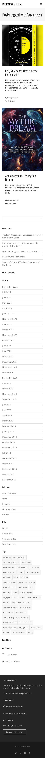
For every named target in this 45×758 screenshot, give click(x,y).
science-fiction (25, 597)
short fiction (16, 602)
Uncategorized (9, 509)
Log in (5, 528)
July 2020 (6, 383)
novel (15, 592)
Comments (9, 539)
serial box (36, 597)
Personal (6, 504)
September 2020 (9, 378)
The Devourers (20, 612)
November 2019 (9, 394)
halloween (7, 577)
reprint (29, 592)
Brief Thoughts (9, 493)
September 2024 (9, 286)
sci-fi (15, 597)
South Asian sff (25, 607)
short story (27, 602)
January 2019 (8, 431)
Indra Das (24, 577)
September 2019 (9, 399)
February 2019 (9, 426)
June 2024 (6, 297)
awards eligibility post (11, 562)
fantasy (21, 572)
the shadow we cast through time (15, 627)
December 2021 (9, 362)
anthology (7, 557)
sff (8, 602)
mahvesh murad (9, 587)
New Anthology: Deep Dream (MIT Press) (20, 251)
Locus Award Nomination (14, 256)
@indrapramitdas (14, 706)
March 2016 (7, 474)
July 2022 (6, 345)
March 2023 (7, 329)
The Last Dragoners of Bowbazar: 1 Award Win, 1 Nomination (21, 236)
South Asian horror (10, 607)
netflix (32, 587)
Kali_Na (32, 582)
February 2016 (9, 479)
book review (26, 562)
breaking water (8, 567)
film (27, 572)
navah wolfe (22, 587)
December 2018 (9, 437)
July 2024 (6, 292)
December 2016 (9, 469)
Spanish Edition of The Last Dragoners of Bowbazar (20, 263)
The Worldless (36, 627)
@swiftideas (11, 654)
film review (35, 572)
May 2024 (6, 302)
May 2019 (6, 410)
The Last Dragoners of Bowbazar (15, 617)
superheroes (8, 612)
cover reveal (34, 567)
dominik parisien (9, 572)
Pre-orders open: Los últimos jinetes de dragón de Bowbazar (20, 244)
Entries (7, 533)
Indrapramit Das (9, 582)
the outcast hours (25, 622)
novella (22, 592)
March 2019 (7, 420)
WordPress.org (9, 544)
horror (16, 577)
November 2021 (9, 367)
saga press (7, 597)
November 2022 (9, 335)
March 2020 (7, 388)
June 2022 (6, 351)
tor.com (6, 632)
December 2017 (9, 458)
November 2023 (9, 319)
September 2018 (9, 447)
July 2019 (6, 404)
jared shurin (22, 582)
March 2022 (7, 356)
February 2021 (9, 372)
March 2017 (7, 463)
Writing (5, 514)
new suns (6, 592)
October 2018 (8, 442)
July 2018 (6, 453)
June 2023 (6, 324)
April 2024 (7, 308)
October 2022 (8, 340)
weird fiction (20, 632)
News (4, 498)
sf (4, 602)
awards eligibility (19, 557)
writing (30, 632)
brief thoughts (22, 567)
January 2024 (8, 313)
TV (13, 632)
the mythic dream (9, 622)
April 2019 (7, 415)
